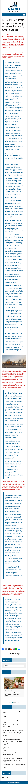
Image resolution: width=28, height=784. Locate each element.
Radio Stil (9, 33)
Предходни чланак (15, 653)
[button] (12, 702)
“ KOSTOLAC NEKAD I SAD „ (10, 715)
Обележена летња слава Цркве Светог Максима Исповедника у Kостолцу (14, 693)
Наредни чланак (13, 654)
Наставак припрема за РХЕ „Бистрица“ (12, 711)
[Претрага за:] (14, 665)
